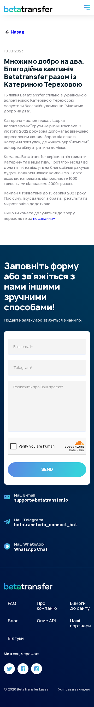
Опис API (46, 621)
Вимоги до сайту (80, 605)
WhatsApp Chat (31, 549)
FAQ (12, 603)
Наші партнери (80, 623)
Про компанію (47, 605)
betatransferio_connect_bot (45, 524)
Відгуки (16, 638)
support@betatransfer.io (41, 500)
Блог (13, 621)
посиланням (44, 218)
